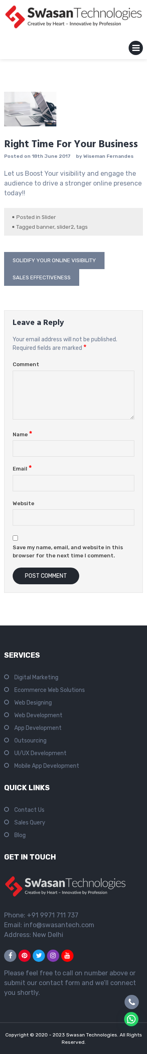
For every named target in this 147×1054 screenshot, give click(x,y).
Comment (26, 364)
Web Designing (33, 702)
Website (23, 503)
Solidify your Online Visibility (54, 260)
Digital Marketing (36, 677)
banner (45, 227)
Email (22, 469)
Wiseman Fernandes (108, 156)
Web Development (38, 715)
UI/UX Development (40, 753)
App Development (38, 728)
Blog (20, 835)
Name (22, 434)
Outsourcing (30, 740)
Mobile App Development (46, 765)
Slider (49, 217)
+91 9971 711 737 (52, 915)
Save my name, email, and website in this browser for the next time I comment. (68, 551)
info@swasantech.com (59, 925)
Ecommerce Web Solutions (49, 690)
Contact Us (29, 810)
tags (82, 227)
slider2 (65, 227)
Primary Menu (136, 49)
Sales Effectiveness (42, 277)
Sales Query (29, 822)
